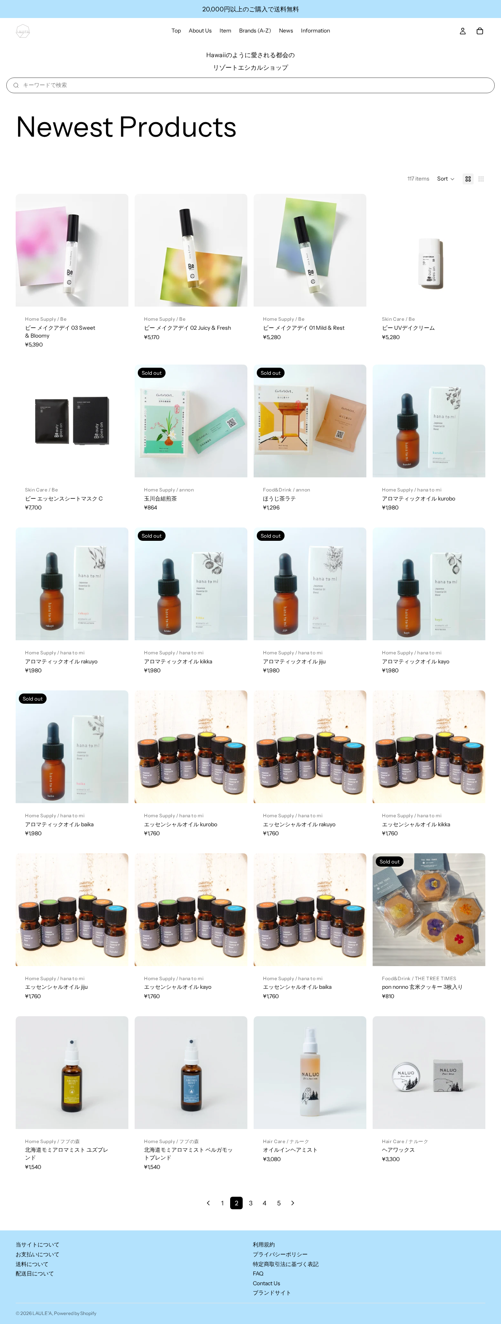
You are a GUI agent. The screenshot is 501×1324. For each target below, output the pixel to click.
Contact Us (266, 1283)
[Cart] (479, 31)
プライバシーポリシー (280, 1254)
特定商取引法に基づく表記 (286, 1264)
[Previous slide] (384, 250)
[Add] (116, 294)
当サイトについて (37, 1244)
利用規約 (264, 1244)
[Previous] (208, 1203)
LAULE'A (42, 1313)
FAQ (258, 1273)
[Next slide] (473, 250)
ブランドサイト (272, 1293)
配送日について (35, 1273)
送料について (32, 1264)
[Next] (293, 1203)
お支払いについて (37, 1254)
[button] (446, 179)
